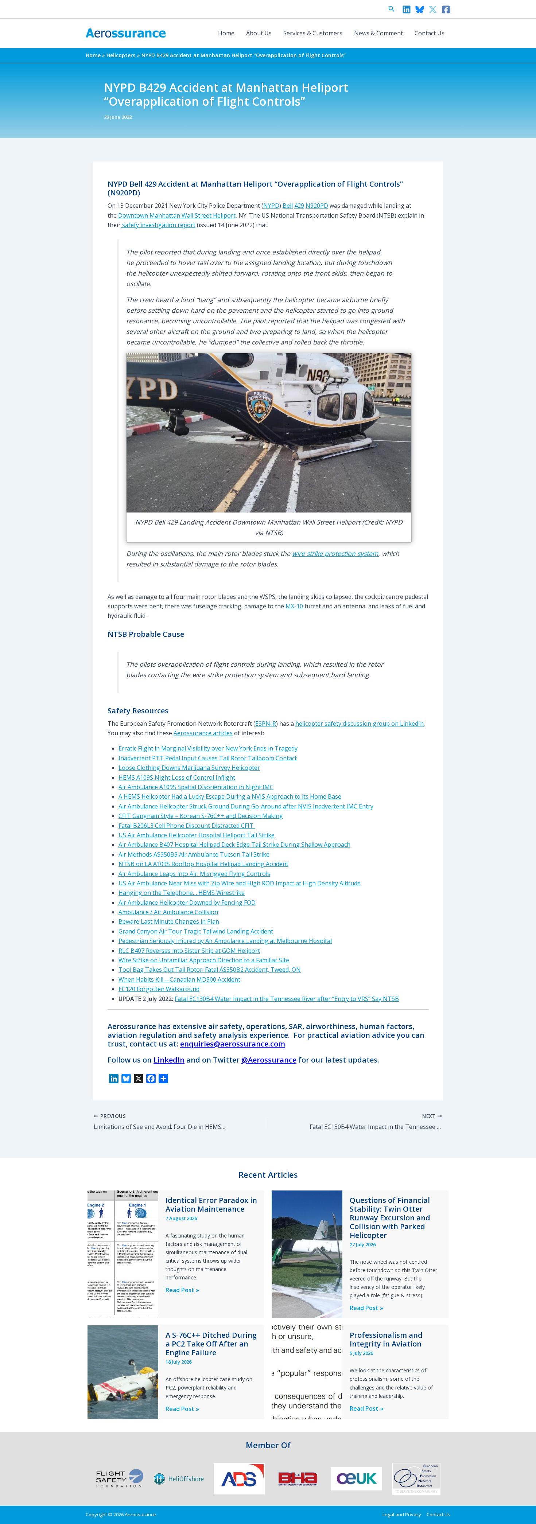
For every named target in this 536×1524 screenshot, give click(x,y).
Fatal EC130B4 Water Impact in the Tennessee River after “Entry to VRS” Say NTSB (287, 999)
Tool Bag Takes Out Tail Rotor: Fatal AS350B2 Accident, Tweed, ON (210, 970)
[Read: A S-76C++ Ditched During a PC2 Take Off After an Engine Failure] (123, 1372)
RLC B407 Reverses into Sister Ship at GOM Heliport (189, 951)
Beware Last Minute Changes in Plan (169, 921)
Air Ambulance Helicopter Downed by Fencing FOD (187, 903)
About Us (259, 33)
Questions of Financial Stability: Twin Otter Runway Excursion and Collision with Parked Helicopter (390, 1217)
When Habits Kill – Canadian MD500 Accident (179, 979)
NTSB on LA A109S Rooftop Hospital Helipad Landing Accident (203, 864)
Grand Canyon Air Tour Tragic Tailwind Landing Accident (196, 931)
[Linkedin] (406, 9)
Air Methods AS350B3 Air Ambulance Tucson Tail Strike (194, 854)
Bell (288, 206)
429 (299, 206)
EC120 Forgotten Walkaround (159, 989)
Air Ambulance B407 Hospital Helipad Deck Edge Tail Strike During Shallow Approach (234, 845)
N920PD (317, 206)
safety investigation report (158, 225)
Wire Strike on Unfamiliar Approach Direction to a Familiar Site (204, 960)
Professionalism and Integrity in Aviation (386, 1339)
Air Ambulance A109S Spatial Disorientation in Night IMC (196, 787)
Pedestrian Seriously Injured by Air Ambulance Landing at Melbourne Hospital (225, 941)
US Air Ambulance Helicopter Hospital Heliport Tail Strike (197, 835)
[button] (391, 9)
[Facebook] (446, 9)
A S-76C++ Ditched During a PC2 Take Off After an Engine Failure (211, 1343)
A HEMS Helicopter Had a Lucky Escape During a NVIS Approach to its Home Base (230, 796)
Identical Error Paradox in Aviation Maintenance (211, 1204)
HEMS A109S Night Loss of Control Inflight (177, 777)
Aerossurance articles (203, 733)
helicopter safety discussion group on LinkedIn (359, 724)
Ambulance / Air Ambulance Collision (168, 912)
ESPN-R (265, 724)
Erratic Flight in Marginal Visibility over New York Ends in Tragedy (208, 748)
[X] (432, 9)
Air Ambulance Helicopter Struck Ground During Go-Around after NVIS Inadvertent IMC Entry (246, 806)
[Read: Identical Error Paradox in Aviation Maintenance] (123, 1254)
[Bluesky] (419, 9)
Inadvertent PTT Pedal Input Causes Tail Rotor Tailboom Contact (208, 758)
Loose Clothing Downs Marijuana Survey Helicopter (189, 768)
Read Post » (182, 1290)
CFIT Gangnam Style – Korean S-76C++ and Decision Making (201, 816)
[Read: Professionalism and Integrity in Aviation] (307, 1372)
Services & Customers (312, 33)
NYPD (271, 206)
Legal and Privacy (401, 1514)
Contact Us (429, 33)
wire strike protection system (335, 553)
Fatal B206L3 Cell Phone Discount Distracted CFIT (187, 826)
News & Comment (378, 33)
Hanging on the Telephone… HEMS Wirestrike (182, 893)
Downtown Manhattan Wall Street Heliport (177, 215)
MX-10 (294, 606)
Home (226, 33)
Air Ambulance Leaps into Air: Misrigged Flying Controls (194, 874)
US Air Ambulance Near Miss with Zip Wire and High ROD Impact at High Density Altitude (240, 883)
